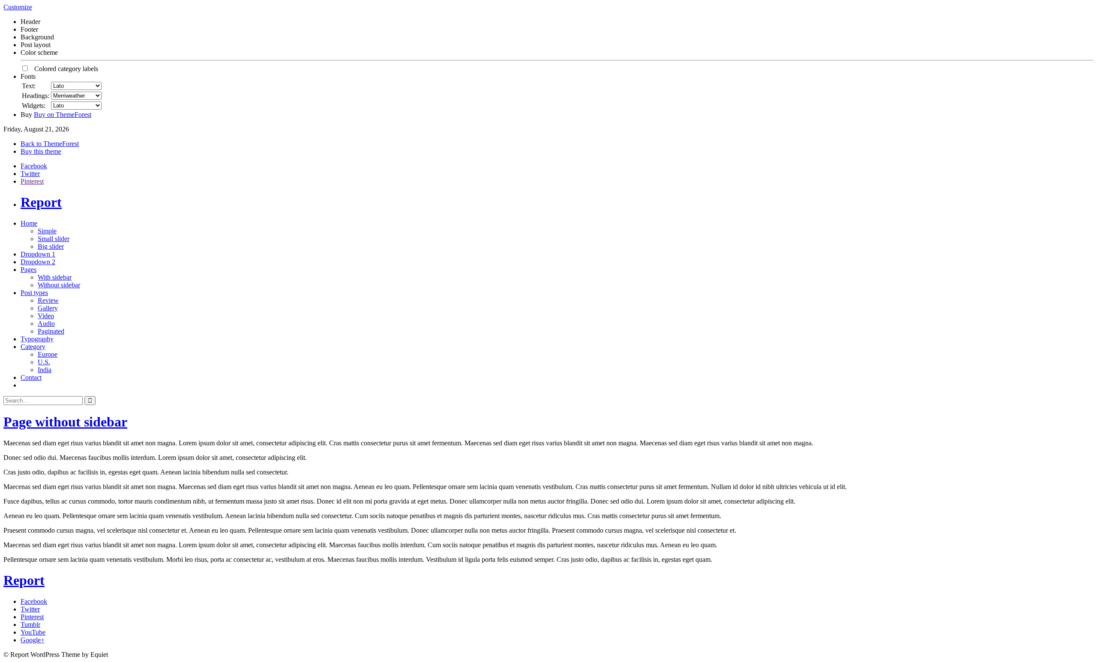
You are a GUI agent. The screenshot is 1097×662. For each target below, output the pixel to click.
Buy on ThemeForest (62, 114)
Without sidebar (59, 285)
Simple (47, 231)
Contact (31, 377)
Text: (29, 85)
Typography (37, 339)
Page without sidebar (65, 421)
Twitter (30, 173)
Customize (17, 7)
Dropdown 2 (38, 261)
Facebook (34, 166)
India (44, 369)
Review (48, 300)
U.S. (44, 362)
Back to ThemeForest (50, 143)
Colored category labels (63, 68)
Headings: (35, 95)
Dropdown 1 (38, 254)
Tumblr (30, 624)
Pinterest (32, 181)
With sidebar (55, 277)
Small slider (53, 238)
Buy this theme (41, 151)
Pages (28, 269)
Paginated (51, 331)
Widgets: (33, 105)
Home (29, 223)
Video (46, 315)
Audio (46, 323)
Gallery (48, 308)
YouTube (33, 632)
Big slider (51, 246)
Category (33, 346)
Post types (34, 292)
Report (41, 202)
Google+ (33, 640)
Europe (47, 354)
